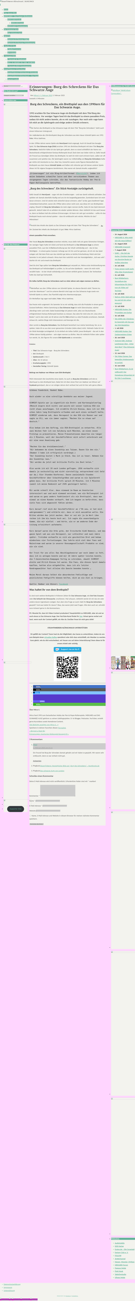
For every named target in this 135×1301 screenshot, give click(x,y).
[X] (10, 1299)
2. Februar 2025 (46, 95)
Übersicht (82, 173)
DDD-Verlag (119, 1246)
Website (32, 811)
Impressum (8, 1287)
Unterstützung (9, 1291)
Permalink (62, 728)
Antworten (37, 761)
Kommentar (34, 796)
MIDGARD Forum (121, 1265)
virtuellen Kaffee (50, 637)
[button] (37, 687)
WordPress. (75, 1296)
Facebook (63, 584)
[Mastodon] (25, 1299)
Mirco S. (37, 95)
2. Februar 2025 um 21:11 (43, 748)
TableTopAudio (120, 1274)
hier (81, 616)
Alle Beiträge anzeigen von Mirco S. (43, 725)
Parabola (68, 1296)
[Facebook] (4, 1299)
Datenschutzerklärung (12, 1284)
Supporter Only (15, 809)
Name (32, 801)
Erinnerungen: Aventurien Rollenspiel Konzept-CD (49, 734)
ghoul (35, 745)
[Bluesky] (34, 1299)
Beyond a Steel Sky (37, 731)
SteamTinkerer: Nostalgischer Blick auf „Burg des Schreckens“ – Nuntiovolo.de (69, 766)
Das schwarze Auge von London (52, 771)
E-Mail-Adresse (35, 806)
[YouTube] (16, 1299)
